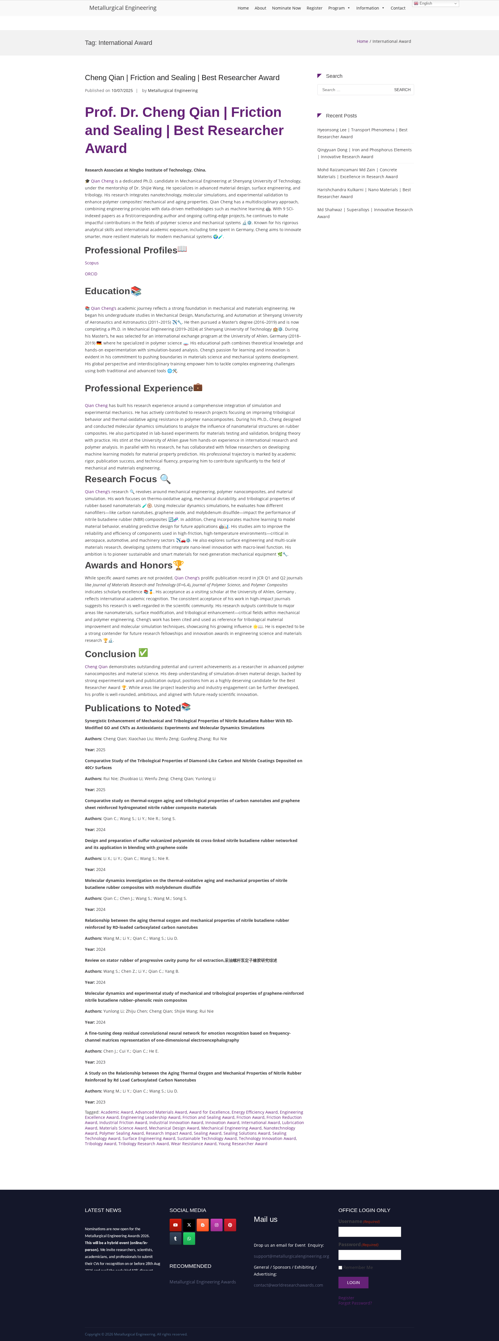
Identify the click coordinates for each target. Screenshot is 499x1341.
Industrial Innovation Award (176, 1122)
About (260, 8)
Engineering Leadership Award (150, 1117)
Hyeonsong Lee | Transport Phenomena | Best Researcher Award (362, 133)
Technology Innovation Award (267, 1138)
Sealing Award (207, 1133)
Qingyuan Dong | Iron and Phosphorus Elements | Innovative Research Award (364, 153)
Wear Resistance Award (194, 1143)
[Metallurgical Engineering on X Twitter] (189, 1225)
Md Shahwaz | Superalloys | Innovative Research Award (365, 213)
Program (336, 8)
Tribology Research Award (143, 1143)
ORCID (91, 274)
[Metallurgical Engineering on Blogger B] (203, 1225)
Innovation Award (222, 1122)
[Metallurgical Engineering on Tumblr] (176, 1238)
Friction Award (251, 1117)
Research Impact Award (169, 1133)
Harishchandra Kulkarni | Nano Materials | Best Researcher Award (364, 193)
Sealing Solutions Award (247, 1133)
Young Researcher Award (243, 1143)
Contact (398, 8)
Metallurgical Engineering (123, 8)
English (425, 3)
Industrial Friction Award (123, 1122)
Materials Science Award (123, 1128)
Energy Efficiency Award (255, 1112)
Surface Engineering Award (148, 1138)
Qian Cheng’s (103, 308)
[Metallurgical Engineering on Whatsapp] (189, 1238)
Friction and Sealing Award (208, 1117)
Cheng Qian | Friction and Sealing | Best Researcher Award (182, 77)
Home (243, 8)
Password (358, 1244)
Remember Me (358, 1267)
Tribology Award (100, 1143)
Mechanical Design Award (174, 1128)
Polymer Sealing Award (121, 1133)
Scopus (92, 263)
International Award (260, 1122)
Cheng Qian (96, 666)
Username (359, 1221)
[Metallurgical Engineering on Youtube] (176, 1225)
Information (367, 8)
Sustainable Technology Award (207, 1138)
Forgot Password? (355, 1303)
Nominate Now (286, 8)
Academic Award (117, 1112)
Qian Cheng (102, 181)
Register (315, 8)
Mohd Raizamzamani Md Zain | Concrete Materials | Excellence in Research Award (357, 173)
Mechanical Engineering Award (231, 1128)
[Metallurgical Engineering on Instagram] (217, 1225)
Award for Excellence (209, 1112)
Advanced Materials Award (161, 1112)
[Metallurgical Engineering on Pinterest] (230, 1225)
